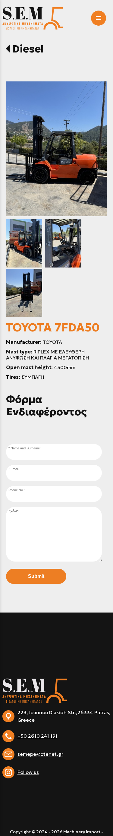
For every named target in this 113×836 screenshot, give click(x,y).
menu (98, 18)
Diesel (28, 49)
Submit (36, 576)
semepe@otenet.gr (40, 754)
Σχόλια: (13, 511)
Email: (15, 469)
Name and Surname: (26, 448)
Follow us (28, 772)
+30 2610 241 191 (37, 736)
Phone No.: (16, 490)
